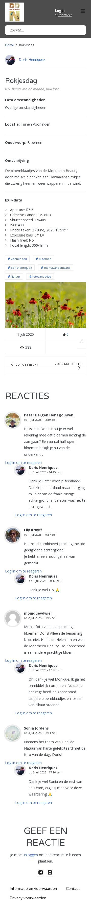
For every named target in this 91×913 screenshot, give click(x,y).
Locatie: (12, 124)
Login (60, 10)
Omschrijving (17, 160)
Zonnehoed (19, 259)
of (63, 15)
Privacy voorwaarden (28, 898)
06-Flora (52, 89)
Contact (73, 888)
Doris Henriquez (32, 59)
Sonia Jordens (36, 728)
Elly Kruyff (33, 530)
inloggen (31, 854)
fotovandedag (41, 276)
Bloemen (45, 259)
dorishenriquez (21, 267)
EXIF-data (13, 200)
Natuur (15, 276)
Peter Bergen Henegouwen (48, 415)
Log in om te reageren (23, 462)
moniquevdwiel (38, 613)
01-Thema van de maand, (25, 89)
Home (9, 45)
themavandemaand (57, 267)
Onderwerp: (15, 142)
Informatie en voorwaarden (33, 888)
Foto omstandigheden (25, 99)
